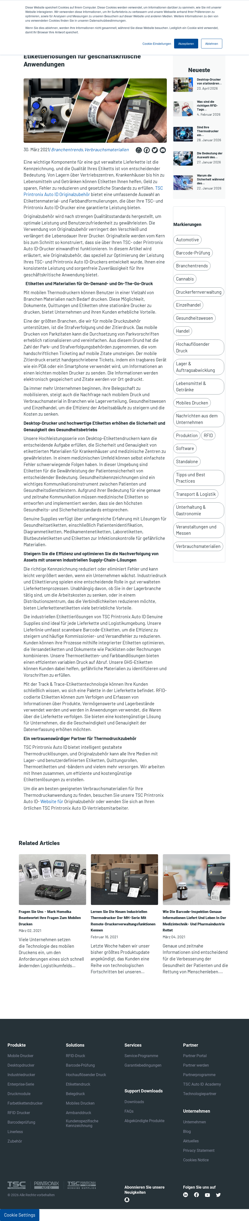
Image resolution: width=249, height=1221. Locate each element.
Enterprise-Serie (21, 1084)
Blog (187, 1131)
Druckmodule (19, 1093)
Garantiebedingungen (142, 1065)
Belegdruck (75, 1093)
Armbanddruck (78, 1112)
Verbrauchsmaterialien (106, 149)
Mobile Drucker (20, 1055)
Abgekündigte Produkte (144, 1120)
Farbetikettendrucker (25, 1103)
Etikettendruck (78, 1084)
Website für (51, 801)
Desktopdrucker (21, 1065)
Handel (182, 331)
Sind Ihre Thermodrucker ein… (208, 131)
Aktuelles (191, 1141)
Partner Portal (195, 1055)
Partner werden (196, 1065)
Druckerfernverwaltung (199, 292)
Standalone (187, 461)
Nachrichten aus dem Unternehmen (197, 419)
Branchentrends (67, 149)
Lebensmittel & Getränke (191, 387)
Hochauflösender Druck (193, 347)
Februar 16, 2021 (104, 936)
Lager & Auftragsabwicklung (195, 367)
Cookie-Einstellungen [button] (156, 43)
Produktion (187, 435)
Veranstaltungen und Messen (196, 530)
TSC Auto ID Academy (202, 1084)
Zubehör (15, 1141)
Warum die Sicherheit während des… (210, 179)
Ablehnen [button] (211, 43)
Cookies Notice (196, 1160)
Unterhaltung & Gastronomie (191, 510)
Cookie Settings (19, 1215)
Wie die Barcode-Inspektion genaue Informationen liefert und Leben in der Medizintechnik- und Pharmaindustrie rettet (194, 921)
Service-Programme (141, 1055)
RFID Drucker (19, 1112)
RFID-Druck (75, 1055)
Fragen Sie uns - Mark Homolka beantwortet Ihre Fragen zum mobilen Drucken (50, 918)
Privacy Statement (198, 1150)
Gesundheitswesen (194, 318)
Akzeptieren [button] (186, 43)
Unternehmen (194, 1122)
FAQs (128, 1111)
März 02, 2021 (30, 930)
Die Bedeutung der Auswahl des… (209, 155)
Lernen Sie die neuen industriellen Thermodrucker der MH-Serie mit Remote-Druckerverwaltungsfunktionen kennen (123, 921)
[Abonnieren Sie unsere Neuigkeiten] (126, 1199)
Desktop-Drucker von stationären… (209, 81)
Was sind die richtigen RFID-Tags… (207, 105)
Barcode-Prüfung (193, 252)
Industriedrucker (21, 1074)
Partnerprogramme (199, 1074)
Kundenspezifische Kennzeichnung (82, 1123)
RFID (208, 435)
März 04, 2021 (174, 936)
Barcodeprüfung (21, 1122)
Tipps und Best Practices (190, 478)
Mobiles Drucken (192, 402)
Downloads (134, 1101)
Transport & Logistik (196, 494)
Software (185, 448)
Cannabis (185, 279)
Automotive (187, 239)
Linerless (15, 1131)
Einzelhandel (188, 305)
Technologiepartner (199, 1093)
